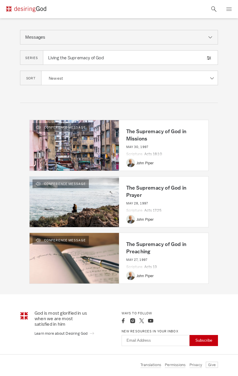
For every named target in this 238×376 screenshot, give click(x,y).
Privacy (196, 364)
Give (212, 364)
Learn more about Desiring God (62, 333)
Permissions (175, 364)
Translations (150, 364)
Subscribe (203, 340)
